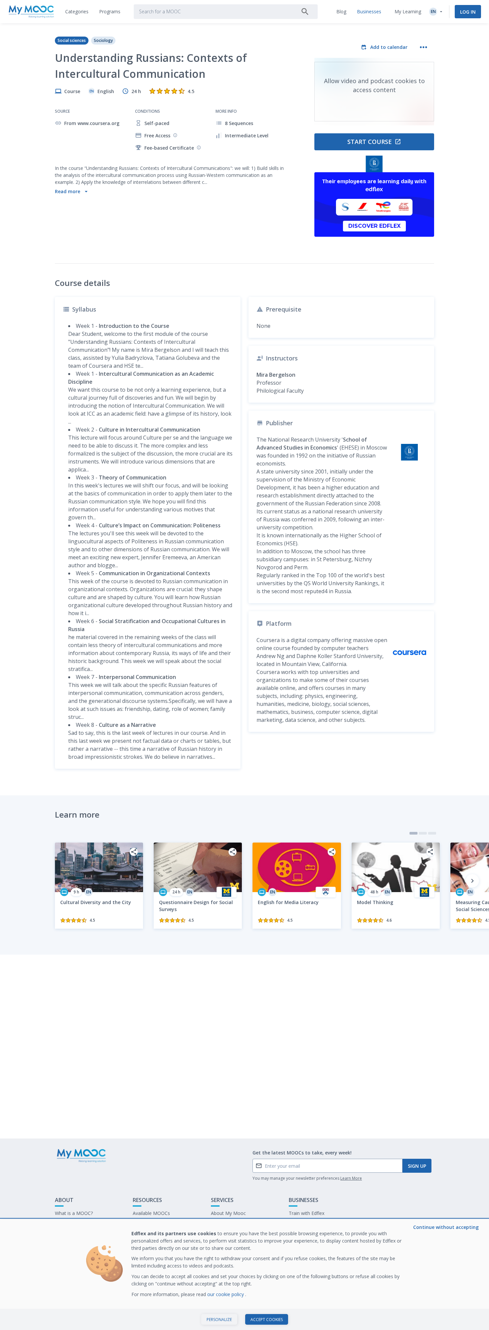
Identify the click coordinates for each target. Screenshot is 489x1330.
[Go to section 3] (432, 833)
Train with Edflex (306, 1213)
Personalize (219, 1319)
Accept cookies (266, 1319)
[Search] (305, 11)
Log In (468, 12)
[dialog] (244, 1274)
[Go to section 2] (423, 833)
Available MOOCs (151, 1213)
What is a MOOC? (74, 1213)
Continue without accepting (446, 1227)
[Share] (134, 852)
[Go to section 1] (413, 833)
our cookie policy (226, 1294)
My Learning (408, 11)
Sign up (417, 1166)
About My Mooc (228, 1213)
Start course (369, 142)
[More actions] (423, 47)
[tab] (77, 11)
